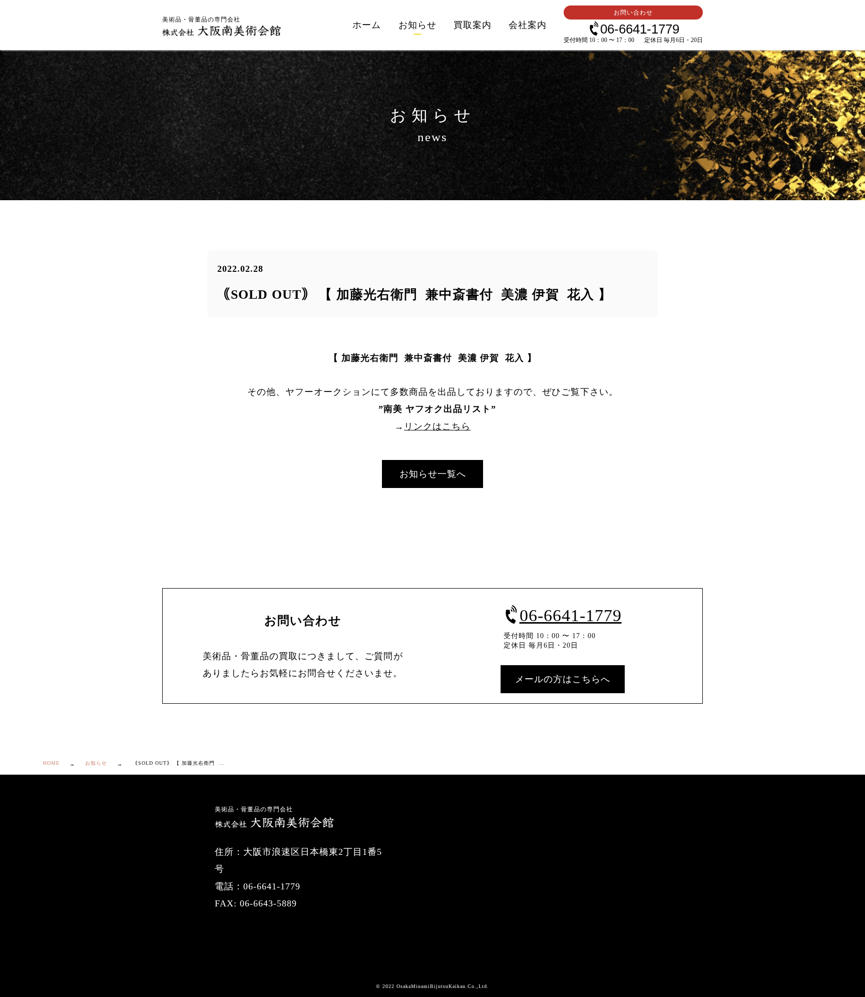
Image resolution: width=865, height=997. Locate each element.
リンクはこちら (437, 426)
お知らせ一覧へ (432, 474)
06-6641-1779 (639, 29)
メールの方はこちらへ (562, 679)
